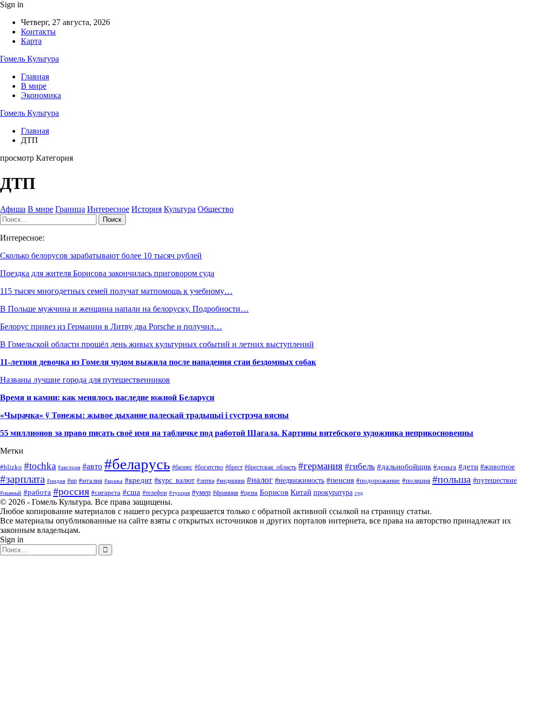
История (146, 209)
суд (359, 493)
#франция (225, 493)
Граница (70, 209)
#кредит (138, 480)
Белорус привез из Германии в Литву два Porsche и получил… (111, 326)
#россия (71, 491)
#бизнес (182, 467)
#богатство (209, 467)
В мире (33, 85)
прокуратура (333, 492)
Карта (31, 41)
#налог (260, 480)
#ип (72, 481)
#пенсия (340, 480)
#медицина (230, 481)
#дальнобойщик (404, 466)
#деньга (444, 467)
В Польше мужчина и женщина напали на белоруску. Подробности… (124, 308)
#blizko (11, 467)
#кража (113, 481)
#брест (233, 467)
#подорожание (378, 480)
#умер (201, 492)
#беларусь (137, 464)
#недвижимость (299, 480)
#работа (37, 492)
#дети (468, 466)
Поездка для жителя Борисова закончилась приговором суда (107, 273)
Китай (300, 492)
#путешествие (495, 480)
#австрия (69, 467)
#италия (90, 480)
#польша (451, 479)
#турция (179, 493)
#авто (92, 466)
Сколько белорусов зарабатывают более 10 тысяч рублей (101, 255)
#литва (205, 480)
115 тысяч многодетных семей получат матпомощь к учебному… (116, 291)
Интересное (108, 209)
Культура (180, 209)
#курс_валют (174, 480)
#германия (320, 465)
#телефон (154, 492)
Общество (216, 209)
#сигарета (105, 492)
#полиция (416, 480)
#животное (497, 467)
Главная (35, 76)
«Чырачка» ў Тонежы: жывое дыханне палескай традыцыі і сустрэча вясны (144, 415)
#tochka (40, 465)
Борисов (274, 492)
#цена (249, 492)
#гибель (360, 466)
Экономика (41, 95)
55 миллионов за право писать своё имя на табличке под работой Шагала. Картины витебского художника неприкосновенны (237, 433)
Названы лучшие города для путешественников (85, 379)
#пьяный (10, 493)
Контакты (38, 31)
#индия (56, 481)
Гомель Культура (29, 58)
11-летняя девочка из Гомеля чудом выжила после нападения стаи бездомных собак (158, 362)
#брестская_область (270, 467)
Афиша (13, 209)
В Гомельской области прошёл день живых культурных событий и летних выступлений (157, 344)
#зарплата (22, 479)
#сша (131, 492)
